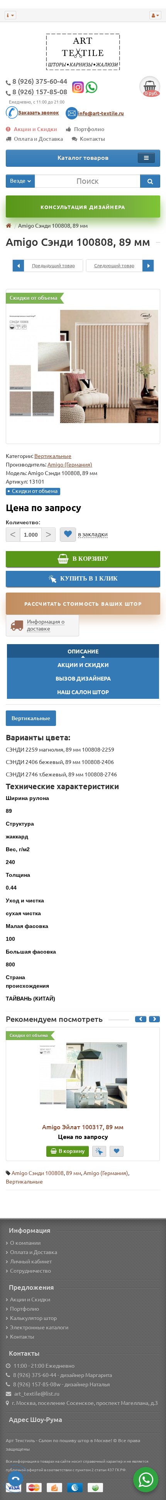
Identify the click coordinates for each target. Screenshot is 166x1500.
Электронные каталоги (39, 1327)
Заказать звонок (38, 112)
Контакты (92, 139)
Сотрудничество (30, 1271)
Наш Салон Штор (83, 692)
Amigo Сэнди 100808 (38, 1173)
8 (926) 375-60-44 (34, 1375)
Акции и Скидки (35, 129)
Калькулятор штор (33, 1318)
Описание (83, 651)
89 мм (73, 1173)
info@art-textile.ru (101, 113)
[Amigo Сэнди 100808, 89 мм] (83, 366)
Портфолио (89, 129)
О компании (25, 1243)
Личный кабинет (31, 1261)
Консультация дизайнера (83, 207)
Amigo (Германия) (105, 1173)
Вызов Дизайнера (83, 679)
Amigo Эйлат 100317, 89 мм (83, 1126)
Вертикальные (52, 456)
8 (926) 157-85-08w (37, 1384)
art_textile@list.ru (36, 1394)
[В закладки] (68, 534)
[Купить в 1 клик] (99, 1151)
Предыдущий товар (53, 265)
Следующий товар (114, 265)
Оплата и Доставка (38, 139)
